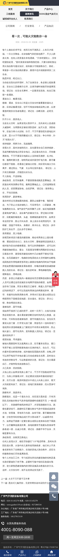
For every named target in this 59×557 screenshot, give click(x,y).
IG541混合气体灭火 (48, 14)
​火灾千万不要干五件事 (19, 479)
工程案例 (10, 14)
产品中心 (48, 9)
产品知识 (48, 26)
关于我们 (29, 9)
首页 (10, 9)
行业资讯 (29, 26)
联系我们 (28, 19)
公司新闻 (10, 26)
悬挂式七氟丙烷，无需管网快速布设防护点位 (29, 483)
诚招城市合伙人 (10, 19)
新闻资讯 (29, 14)
